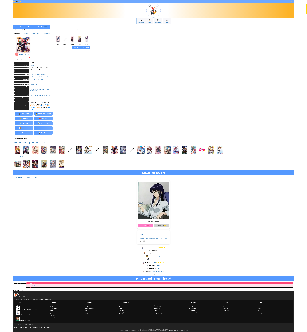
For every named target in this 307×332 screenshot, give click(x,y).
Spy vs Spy (226, 310)
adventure (32, 90)
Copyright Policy (173, 330)
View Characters (43, 93)
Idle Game (225, 312)
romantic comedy (36, 89)
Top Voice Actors (158, 306)
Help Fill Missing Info (194, 312)
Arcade (167, 22)
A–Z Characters (89, 305)
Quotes (142, 234)
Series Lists (53, 312)
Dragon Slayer (226, 305)
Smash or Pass (227, 306)
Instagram (260, 306)
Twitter (259, 305)
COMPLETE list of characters (81, 47)
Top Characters (88, 306)
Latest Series (53, 308)
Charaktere (158, 22)
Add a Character (193, 306)
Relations (121, 305)
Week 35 (18, 310)
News (51, 313)
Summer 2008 (18, 157)
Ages (120, 308)
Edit (17, 54)
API (19, 327)
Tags (51, 310)
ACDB (18, 1)
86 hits (46, 27)
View (30, 287)
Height (121, 313)
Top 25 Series (157, 312)
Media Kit (260, 310)
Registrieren (48, 299)
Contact (260, 313)
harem (48, 89)
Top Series (53, 306)
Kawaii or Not (29, 177)
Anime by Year (54, 317)
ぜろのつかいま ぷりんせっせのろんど (39, 76)
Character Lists (88, 312)
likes (140, 242)
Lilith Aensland (23, 314)
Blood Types (122, 312)
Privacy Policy (42, 327)
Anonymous (32, 283)
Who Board (144, 278)
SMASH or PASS (19, 177)
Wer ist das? (33, 285)
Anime (149, 22)
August (17, 305)
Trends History (47, 95)
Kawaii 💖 (146, 225)
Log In (23, 1)
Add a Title (191, 305)
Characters (25, 33)
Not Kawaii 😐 (161, 225)
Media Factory (34, 84)
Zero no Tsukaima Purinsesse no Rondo (39, 74)
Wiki (21, 327)
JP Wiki (41, 95)
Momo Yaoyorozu (24, 309)
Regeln (48, 327)
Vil (166, 238)
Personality (122, 306)
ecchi (36, 90)
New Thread (162, 278)
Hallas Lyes (23, 320)
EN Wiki (38, 95)
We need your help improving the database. (25, 57)
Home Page (33, 95)
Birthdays (87, 313)
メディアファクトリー (36, 82)
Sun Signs (121, 310)
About (15, 327)
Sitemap (25, 327)
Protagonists (157, 308)
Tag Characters (192, 308)
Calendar (52, 315)
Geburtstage (141, 22)
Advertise (260, 312)
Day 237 (18, 316)
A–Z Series (53, 305)
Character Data (46, 33)
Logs (28, 54)
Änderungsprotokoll (33, 327)
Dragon (161, 253)
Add (27, 89)
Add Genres (192, 310)
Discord (260, 308)
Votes (33, 33)
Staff (38, 33)
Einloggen (41, 299)
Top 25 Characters (158, 313)
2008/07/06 (33, 93)
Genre (155, 310)
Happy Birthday (161, 271)
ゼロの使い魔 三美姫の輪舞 (37, 79)
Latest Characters (89, 308)
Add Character (22, 54)
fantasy (44, 89)
